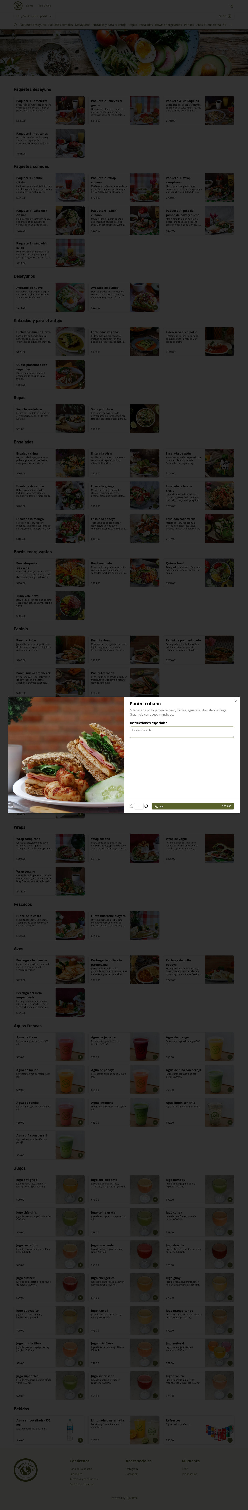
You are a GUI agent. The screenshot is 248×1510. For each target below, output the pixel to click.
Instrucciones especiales (148, 723)
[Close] (235, 701)
